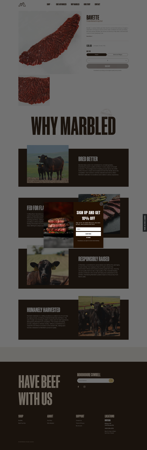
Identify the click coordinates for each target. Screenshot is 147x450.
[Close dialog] (101, 204)
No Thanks (88, 237)
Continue (88, 234)
